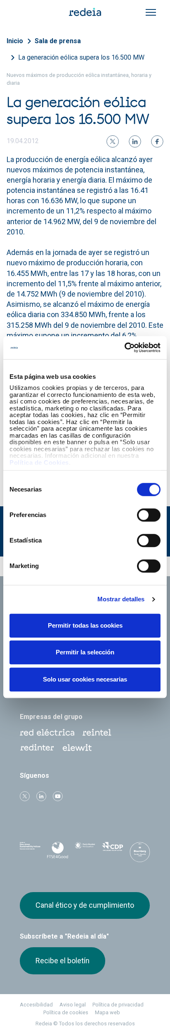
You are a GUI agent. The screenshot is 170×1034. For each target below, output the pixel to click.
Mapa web (107, 1012)
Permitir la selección (85, 652)
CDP (112, 850)
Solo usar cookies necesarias (85, 679)
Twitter (25, 796)
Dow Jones (30, 851)
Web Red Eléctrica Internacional (37, 747)
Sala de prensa (58, 41)
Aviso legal (72, 1005)
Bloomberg (140, 853)
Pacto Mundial (85, 851)
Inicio (15, 41)
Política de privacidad (118, 1005)
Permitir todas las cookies (85, 625)
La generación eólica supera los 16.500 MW (81, 57)
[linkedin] (135, 141)
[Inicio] (85, 11)
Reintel (97, 732)
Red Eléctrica (47, 732)
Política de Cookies (39, 462)
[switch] (149, 515)
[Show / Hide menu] (151, 12)
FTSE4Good (57, 852)
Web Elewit (77, 747)
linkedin (41, 796)
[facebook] (157, 141)
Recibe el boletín (62, 960)
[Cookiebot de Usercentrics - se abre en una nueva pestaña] (124, 347)
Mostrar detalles (121, 599)
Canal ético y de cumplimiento (84, 905)
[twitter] (112, 141)
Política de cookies (65, 1012)
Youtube (58, 796)
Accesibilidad (36, 1005)
